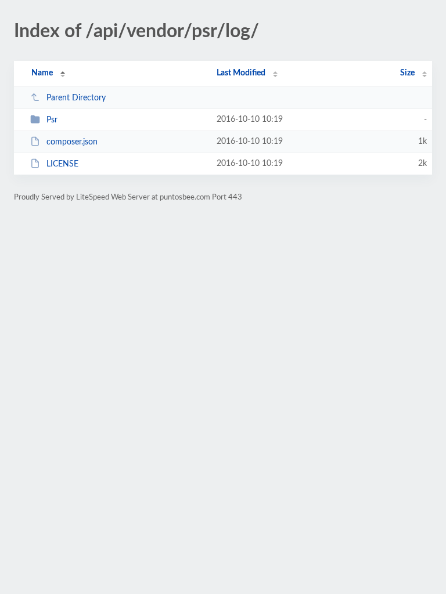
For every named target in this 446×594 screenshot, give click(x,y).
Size (407, 73)
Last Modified (241, 73)
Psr (51, 120)
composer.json (72, 142)
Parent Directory (76, 98)
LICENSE (62, 164)
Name (42, 73)
